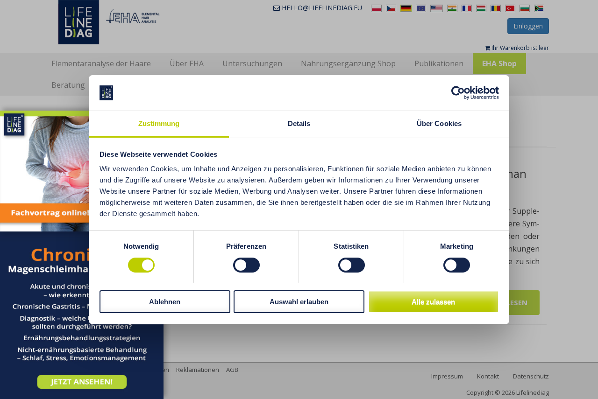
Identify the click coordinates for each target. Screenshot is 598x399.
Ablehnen (164, 302)
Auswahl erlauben (299, 302)
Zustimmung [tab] (159, 123)
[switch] (246, 265)
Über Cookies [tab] (439, 123)
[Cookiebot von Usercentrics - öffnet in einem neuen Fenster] (458, 93)
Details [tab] (299, 123)
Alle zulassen (433, 302)
